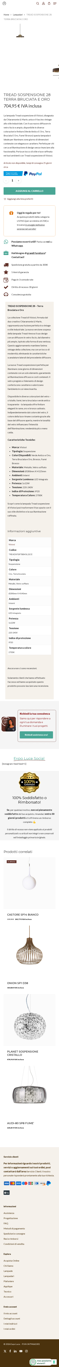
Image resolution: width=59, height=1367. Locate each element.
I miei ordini (9, 1328)
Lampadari (18, 14)
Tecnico (7, 1291)
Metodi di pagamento (14, 1228)
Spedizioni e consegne (14, 1233)
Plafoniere (9, 1281)
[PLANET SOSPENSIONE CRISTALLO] (30, 1020)
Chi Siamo (8, 1265)
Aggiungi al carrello (29, 191)
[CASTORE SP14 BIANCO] (30, 883)
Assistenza (9, 1213)
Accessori (8, 1296)
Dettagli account (12, 1318)
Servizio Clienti (34, 1171)
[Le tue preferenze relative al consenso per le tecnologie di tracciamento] (54, 1362)
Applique (8, 1286)
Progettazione (11, 1218)
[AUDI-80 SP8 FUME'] (30, 1092)
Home (6, 14)
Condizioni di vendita (14, 1243)
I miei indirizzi (10, 1323)
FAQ (6, 1223)
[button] (54, 3)
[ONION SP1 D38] (30, 951)
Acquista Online (11, 1260)
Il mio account (10, 1313)
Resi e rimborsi (11, 1238)
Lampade (8, 1271)
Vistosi (12, 544)
